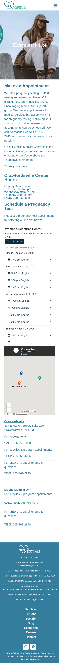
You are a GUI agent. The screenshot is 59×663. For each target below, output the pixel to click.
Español (31, 618)
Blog (31, 623)
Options (30, 614)
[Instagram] (26, 647)
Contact (31, 637)
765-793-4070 (30, 502)
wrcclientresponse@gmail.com (29, 599)
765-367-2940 (44, 581)
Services (31, 609)
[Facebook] (33, 647)
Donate (31, 632)
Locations (31, 627)
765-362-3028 (22, 442)
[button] (55, 5)
